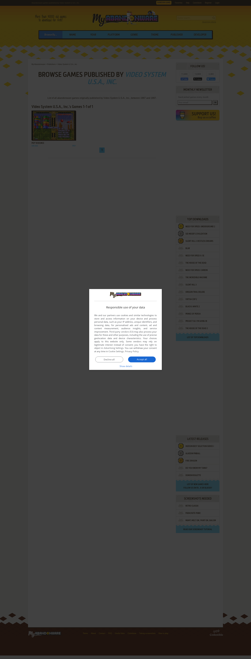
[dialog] (125, 329)
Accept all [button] (142, 359)
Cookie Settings (116, 351)
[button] (125, 366)
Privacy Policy (132, 351)
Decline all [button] (109, 359)
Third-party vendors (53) (121, 331)
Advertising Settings (114, 348)
